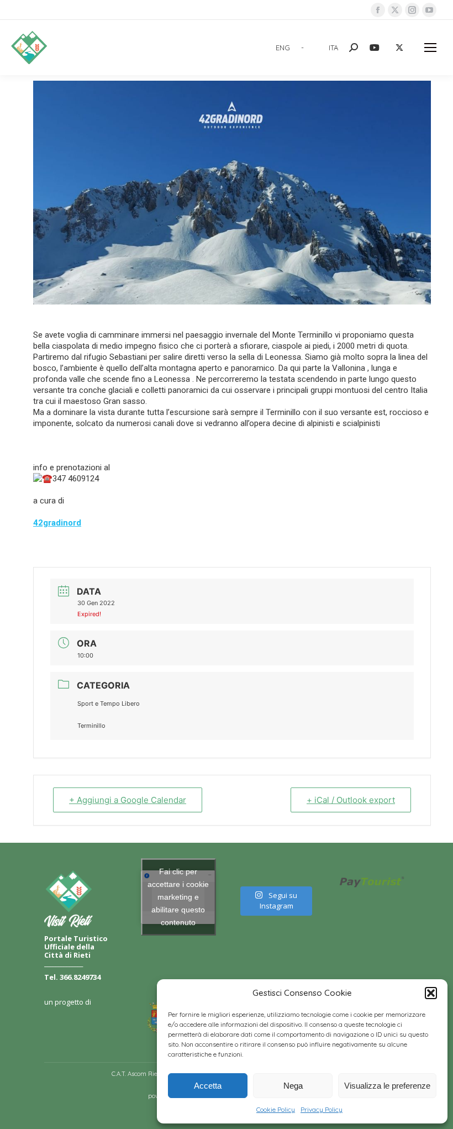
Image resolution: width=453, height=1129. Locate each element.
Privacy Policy (322, 1109)
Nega (293, 1085)
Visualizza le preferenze (387, 1085)
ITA (333, 47)
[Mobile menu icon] (430, 47)
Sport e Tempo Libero (108, 703)
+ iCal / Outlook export (351, 800)
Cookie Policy (275, 1109)
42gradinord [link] (57, 523)
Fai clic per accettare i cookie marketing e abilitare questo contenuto (178, 897)
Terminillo (91, 725)
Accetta (208, 1085)
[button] (430, 993)
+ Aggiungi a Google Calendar (127, 800)
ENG (283, 47)
